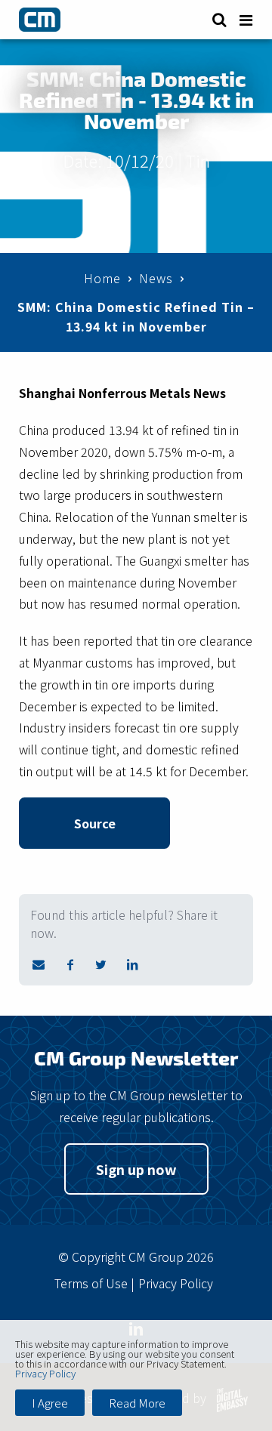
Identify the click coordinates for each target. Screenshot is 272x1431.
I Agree (50, 1403)
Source (95, 823)
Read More (137, 1403)
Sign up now (136, 1169)
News (156, 278)
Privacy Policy (175, 1283)
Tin (198, 160)
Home (102, 278)
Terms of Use (91, 1283)
